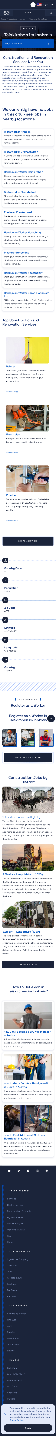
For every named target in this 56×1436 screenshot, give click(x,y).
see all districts (28, 964)
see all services (27, 541)
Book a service (13, 43)
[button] (45, 5)
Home (3, 19)
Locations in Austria (17, 19)
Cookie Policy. (17, 1420)
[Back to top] (51, 718)
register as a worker (28, 757)
